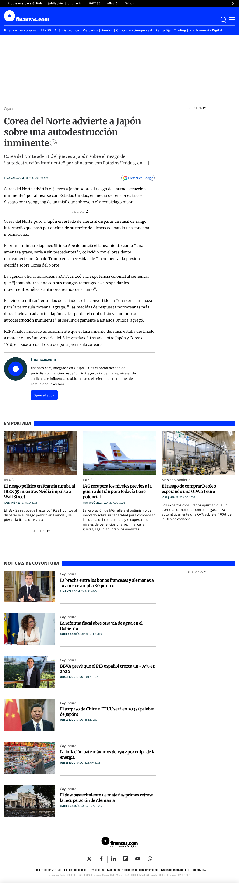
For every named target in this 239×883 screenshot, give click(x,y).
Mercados (90, 30)
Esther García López (74, 634)
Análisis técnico (66, 30)
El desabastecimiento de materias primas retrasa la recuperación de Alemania (107, 797)
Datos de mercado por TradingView (183, 870)
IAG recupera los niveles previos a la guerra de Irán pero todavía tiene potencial (117, 491)
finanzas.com (14, 178)
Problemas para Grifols (25, 3)
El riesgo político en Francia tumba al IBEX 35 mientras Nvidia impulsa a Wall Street (39, 491)
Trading (180, 30)
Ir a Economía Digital (205, 30)
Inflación (113, 3)
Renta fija (163, 30)
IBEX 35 (95, 3)
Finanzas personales (20, 30)
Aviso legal (98, 870)
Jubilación (55, 3)
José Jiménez (12, 502)
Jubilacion (76, 3)
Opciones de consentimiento (140, 870)
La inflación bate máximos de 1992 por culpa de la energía (107, 754)
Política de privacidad (48, 870)
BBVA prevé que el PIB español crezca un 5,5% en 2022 (107, 668)
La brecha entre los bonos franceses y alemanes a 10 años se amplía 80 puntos (107, 583)
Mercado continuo (176, 479)
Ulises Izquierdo (71, 677)
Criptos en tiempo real (134, 30)
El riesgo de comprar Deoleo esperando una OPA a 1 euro (189, 488)
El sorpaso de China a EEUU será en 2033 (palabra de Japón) (107, 711)
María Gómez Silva (95, 502)
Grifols (130, 3)
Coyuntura (11, 108)
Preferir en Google (140, 178)
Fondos (107, 30)
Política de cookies (76, 870)
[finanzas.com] (119, 843)
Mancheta (113, 870)
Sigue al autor (44, 395)
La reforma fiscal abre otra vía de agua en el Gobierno (101, 625)
